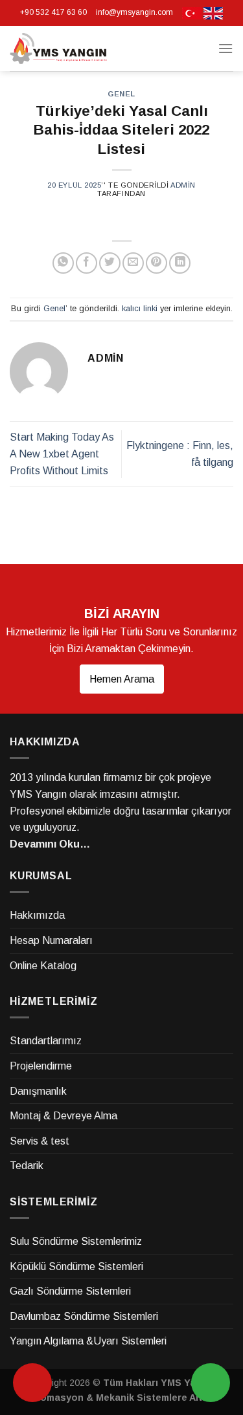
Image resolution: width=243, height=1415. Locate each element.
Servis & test (39, 1140)
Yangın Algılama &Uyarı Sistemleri (88, 1340)
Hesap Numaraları (51, 940)
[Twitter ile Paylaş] (110, 263)
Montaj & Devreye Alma (63, 1115)
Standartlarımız (46, 1040)
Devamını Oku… (50, 844)
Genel (121, 94)
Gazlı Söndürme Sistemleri (70, 1291)
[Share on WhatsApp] (63, 263)
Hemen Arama (121, 679)
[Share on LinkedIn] (180, 263)
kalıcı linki (139, 308)
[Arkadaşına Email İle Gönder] (133, 263)
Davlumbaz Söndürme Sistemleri (84, 1316)
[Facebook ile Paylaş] (86, 263)
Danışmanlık (38, 1091)
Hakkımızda (37, 915)
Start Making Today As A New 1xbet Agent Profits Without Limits (62, 454)
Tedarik (26, 1165)
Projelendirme (41, 1065)
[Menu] (225, 48)
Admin (183, 185)
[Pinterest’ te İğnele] (156, 263)
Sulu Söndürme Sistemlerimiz (76, 1241)
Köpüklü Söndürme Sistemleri (76, 1266)
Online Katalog (43, 965)
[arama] (32, 1382)
